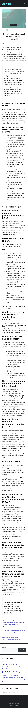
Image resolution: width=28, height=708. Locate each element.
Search (4, 647)
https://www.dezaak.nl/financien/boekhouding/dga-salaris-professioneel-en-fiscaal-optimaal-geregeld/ (14, 622)
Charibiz (16, 703)
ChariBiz (6, 3)
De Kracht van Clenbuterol (10, 664)
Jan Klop (11, 30)
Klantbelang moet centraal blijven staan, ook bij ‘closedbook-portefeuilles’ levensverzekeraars (13, 637)
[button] (21, 3)
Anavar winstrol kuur (8, 662)
